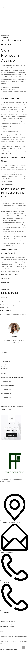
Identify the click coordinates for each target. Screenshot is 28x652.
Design (4, 364)
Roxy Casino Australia (7, 184)
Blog (16, 19)
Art (6, 406)
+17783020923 (21, 2)
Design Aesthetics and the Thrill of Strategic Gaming (12, 301)
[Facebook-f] (2, 486)
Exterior (14, 406)
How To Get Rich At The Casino (9, 274)
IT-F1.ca (19, 641)
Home (11, 19)
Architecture (3, 406)
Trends (9, 409)
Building (9, 406)
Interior (4, 368)
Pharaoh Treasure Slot (6, 393)
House (21, 406)
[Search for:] (14, 352)
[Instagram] (14, 486)
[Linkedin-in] (10, 486)
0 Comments (4, 37)
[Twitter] (6, 486)
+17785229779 (7, 2)
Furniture (4, 366)
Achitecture (5, 361)
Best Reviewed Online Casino (7, 310)
